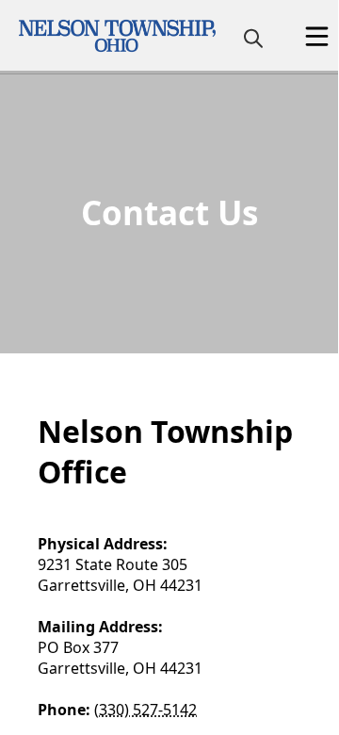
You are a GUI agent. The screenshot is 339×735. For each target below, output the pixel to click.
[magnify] (253, 38)
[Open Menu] (317, 36)
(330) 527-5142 (145, 709)
